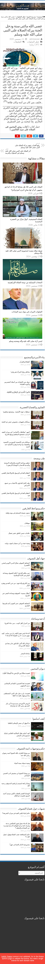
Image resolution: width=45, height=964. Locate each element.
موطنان (27, 523)
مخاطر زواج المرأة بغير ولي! (20, 372)
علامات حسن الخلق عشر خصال (19, 533)
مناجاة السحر (25, 653)
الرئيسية (40, 17)
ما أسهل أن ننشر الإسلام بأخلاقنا (19, 723)
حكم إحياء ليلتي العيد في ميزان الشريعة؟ (16, 813)
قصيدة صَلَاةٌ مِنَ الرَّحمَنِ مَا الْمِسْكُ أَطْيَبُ (16, 673)
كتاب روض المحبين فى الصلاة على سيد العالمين (20, 128)
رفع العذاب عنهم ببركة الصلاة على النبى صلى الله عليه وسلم (27, 145)
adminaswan (34, 39)
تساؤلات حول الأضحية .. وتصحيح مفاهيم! (16, 412)
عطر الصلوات (21, 17)
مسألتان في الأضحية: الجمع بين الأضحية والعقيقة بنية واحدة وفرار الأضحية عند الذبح (16, 444)
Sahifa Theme (6, 957)
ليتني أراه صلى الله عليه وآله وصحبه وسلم (25, 341)
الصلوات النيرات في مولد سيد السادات (27, 312)
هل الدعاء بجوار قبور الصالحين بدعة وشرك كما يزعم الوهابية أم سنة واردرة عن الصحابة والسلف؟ (17, 826)
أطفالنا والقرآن (25, 362)
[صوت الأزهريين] (22, 6)
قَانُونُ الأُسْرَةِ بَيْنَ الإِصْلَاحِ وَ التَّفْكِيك (18, 392)
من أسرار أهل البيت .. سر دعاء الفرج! (17, 623)
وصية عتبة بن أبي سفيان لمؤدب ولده (17, 543)
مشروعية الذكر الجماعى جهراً (20, 845)
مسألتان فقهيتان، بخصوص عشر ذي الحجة (16, 422)
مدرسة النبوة (31, 17)
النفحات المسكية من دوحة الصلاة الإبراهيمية (25, 282)
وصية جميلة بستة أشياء (22, 763)
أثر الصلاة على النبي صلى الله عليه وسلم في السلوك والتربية (18, 151)
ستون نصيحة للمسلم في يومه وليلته (18, 513)
